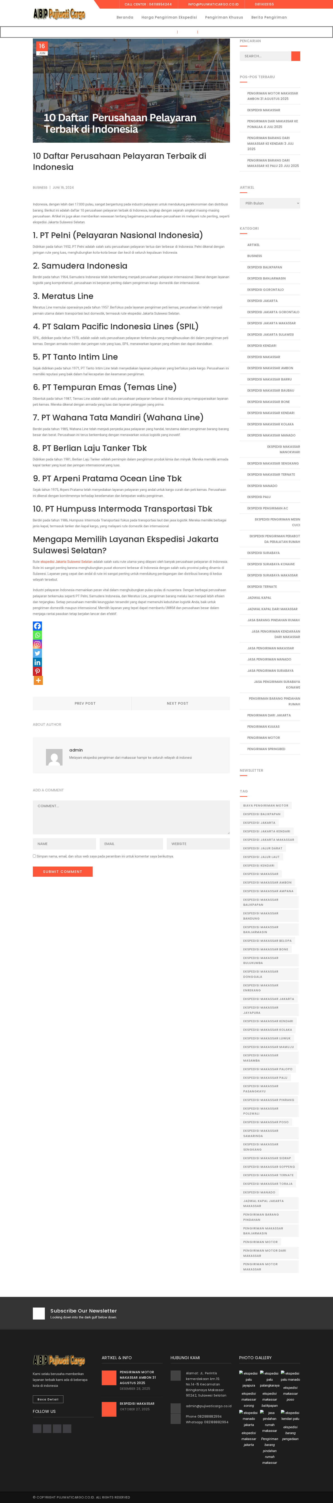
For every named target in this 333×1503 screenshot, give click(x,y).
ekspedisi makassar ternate (271, 474)
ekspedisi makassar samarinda (260, 1133)
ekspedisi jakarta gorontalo (273, 312)
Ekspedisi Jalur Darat (262, 848)
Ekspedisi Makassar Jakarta (268, 999)
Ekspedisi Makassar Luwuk (267, 1038)
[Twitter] (37, 653)
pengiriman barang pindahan (261, 1217)
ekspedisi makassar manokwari (283, 449)
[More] (38, 680)
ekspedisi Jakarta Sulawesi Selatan (66, 562)
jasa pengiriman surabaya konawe (277, 684)
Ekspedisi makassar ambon (267, 882)
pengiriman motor (260, 1242)
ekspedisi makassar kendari (270, 413)
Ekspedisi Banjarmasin (266, 278)
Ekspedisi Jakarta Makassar (271, 323)
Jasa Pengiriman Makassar (270, 648)
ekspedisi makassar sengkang (260, 1147)
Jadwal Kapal (259, 597)
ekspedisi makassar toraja (268, 1184)
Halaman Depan (161, 32)
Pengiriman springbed (266, 749)
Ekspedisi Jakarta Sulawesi (270, 334)
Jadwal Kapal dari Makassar (272, 609)
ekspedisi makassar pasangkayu (260, 1089)
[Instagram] (37, 644)
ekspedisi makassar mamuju (268, 1047)
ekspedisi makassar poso (266, 1122)
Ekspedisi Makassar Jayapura (260, 1010)
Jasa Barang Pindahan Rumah (273, 620)
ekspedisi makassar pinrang (268, 1100)
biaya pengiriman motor (265, 805)
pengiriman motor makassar (260, 1267)
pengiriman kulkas (263, 726)
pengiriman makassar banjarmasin (263, 1231)
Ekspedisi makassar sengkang (273, 463)
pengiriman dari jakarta (269, 715)
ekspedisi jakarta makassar (268, 840)
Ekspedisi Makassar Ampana (268, 891)
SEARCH (295, 56)
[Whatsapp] (37, 635)
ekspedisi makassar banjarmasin (260, 930)
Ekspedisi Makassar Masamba (260, 1058)
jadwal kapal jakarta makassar (263, 1203)
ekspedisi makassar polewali (260, 1111)
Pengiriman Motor (263, 737)
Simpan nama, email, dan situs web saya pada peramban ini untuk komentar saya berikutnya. (105, 856)
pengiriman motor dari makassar (264, 1253)
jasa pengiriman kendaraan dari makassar (275, 634)
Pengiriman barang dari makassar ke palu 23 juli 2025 (273, 163)
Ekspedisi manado (259, 1192)
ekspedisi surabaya (263, 553)
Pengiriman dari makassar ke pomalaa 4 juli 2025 (272, 124)
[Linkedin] (37, 662)
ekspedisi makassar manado (271, 435)
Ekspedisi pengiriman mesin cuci (277, 522)
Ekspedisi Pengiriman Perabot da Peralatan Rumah (275, 539)
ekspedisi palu (259, 497)
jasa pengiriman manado (269, 659)
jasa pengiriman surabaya (270, 670)
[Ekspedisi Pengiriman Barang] (59, 14)
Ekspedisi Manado (262, 486)
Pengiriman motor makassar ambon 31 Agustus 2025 (272, 96)
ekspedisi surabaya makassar (272, 575)
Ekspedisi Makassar (263, 110)
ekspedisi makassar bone (265, 949)
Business (187, 32)
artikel (253, 245)
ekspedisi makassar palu (265, 1078)
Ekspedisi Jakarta (262, 301)
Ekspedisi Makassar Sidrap (267, 1158)
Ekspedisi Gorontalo (265, 289)
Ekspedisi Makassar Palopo (268, 1069)
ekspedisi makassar (263, 357)
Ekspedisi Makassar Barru (269, 379)
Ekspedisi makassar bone (268, 402)
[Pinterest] (37, 671)
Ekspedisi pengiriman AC (267, 508)
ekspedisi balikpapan (264, 267)
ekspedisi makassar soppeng (269, 1167)
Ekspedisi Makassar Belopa (267, 941)
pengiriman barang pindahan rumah (274, 701)
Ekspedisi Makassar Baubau (270, 390)
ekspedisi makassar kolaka (270, 424)
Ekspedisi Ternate (262, 586)
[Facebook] (37, 626)
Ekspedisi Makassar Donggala (260, 974)
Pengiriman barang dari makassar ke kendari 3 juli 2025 (270, 143)
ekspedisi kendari (261, 345)
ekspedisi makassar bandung (260, 916)
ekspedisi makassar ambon (270, 368)
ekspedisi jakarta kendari (266, 831)
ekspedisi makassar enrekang (260, 988)
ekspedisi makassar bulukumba (260, 960)
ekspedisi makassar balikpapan (260, 902)
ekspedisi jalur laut (261, 857)
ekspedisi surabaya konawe (271, 564)
